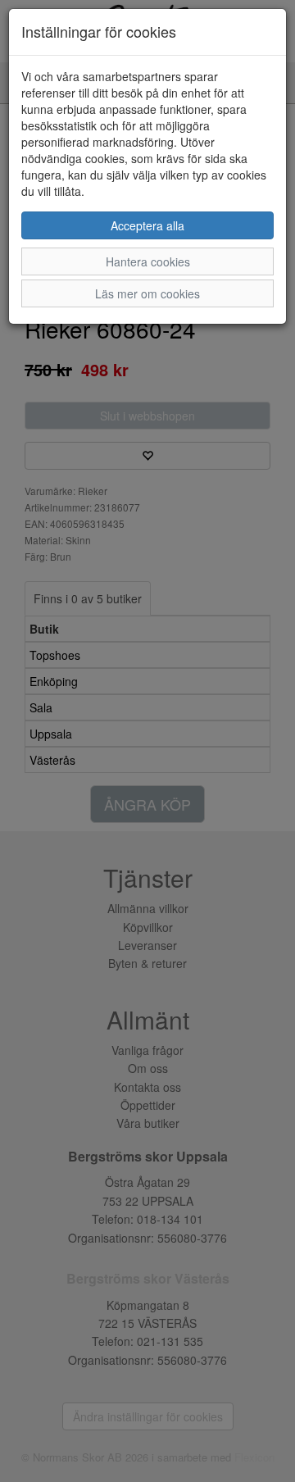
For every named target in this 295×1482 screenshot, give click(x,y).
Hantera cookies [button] (148, 261)
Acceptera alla (147, 225)
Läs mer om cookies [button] (147, 293)
